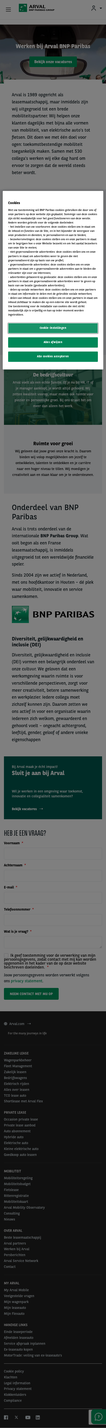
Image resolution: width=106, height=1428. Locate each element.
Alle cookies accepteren (53, 356)
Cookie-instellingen (53, 328)
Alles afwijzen (53, 342)
